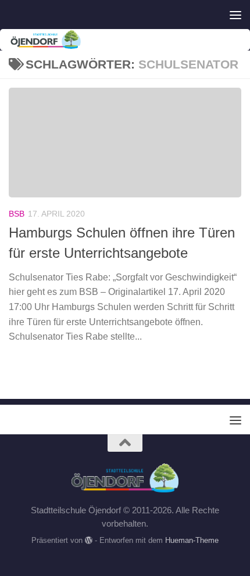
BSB (16, 213)
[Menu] (235, 14)
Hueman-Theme (192, 540)
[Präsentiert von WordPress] (88, 540)
